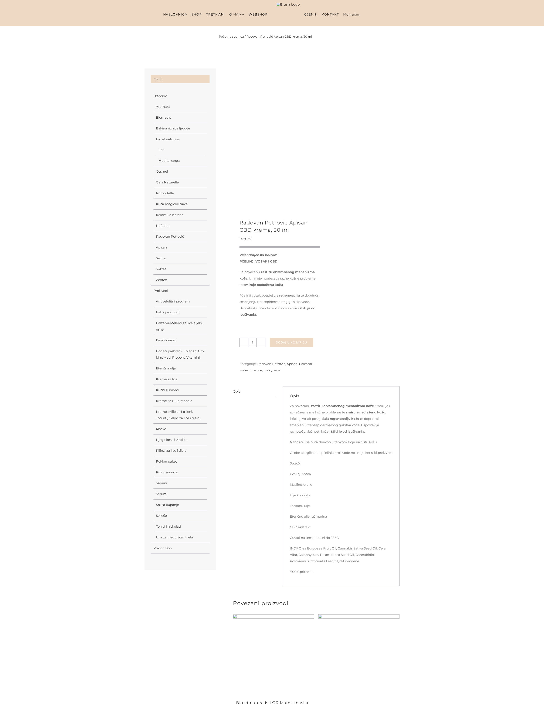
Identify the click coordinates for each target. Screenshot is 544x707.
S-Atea (161, 269)
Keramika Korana (169, 215)
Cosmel (162, 171)
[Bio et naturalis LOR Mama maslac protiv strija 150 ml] (273, 655)
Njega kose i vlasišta (171, 440)
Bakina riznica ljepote (173, 128)
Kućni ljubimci (167, 390)
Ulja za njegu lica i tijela (174, 537)
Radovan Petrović (271, 364)
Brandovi (160, 96)
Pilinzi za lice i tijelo (171, 451)
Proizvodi (160, 291)
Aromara (163, 107)
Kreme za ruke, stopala (174, 401)
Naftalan (163, 226)
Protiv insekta (167, 472)
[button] (382, 14)
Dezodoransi (166, 340)
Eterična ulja (166, 368)
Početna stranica (231, 36)
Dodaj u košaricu (291, 342)
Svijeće (161, 516)
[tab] (254, 391)
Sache (161, 258)
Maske (161, 429)
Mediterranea (169, 161)
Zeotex (161, 280)
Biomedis (163, 117)
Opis (236, 391)
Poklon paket (166, 461)
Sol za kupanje (167, 505)
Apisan (292, 364)
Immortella (165, 193)
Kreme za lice (166, 379)
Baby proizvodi (167, 312)
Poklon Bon (162, 548)
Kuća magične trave (172, 204)
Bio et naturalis (168, 139)
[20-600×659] (273, 138)
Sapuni (161, 483)
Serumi (161, 494)
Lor (161, 150)
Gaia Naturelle (167, 182)
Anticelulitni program (173, 301)
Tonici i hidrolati (168, 526)
